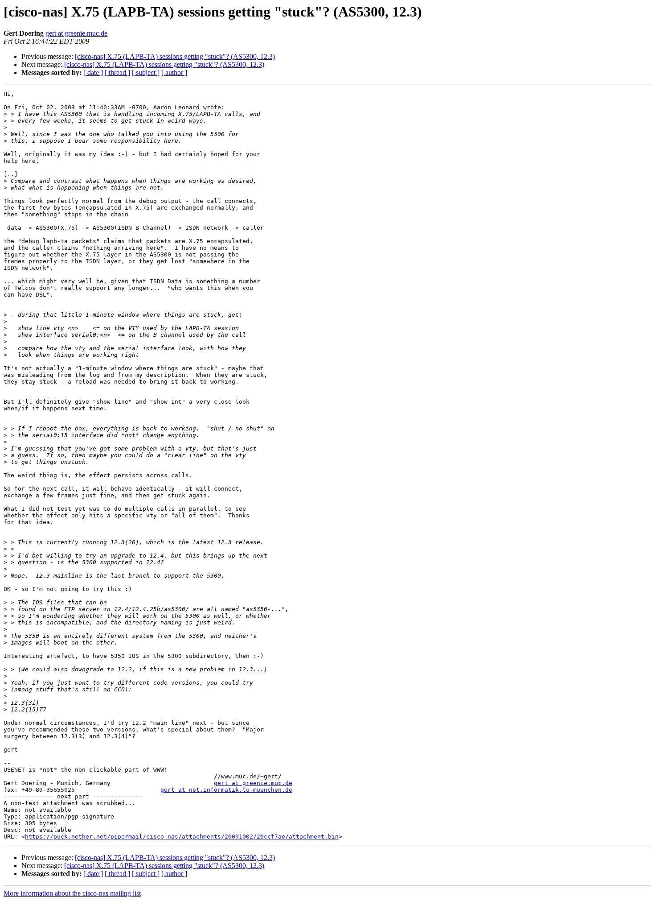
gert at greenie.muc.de (76, 33)
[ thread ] (117, 72)
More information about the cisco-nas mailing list (72, 893)
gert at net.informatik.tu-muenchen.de (226, 789)
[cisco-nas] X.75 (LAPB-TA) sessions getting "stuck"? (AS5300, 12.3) (175, 56)
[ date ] (93, 72)
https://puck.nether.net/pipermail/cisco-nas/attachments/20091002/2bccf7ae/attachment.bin (182, 836)
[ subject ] (146, 72)
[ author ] (174, 72)
